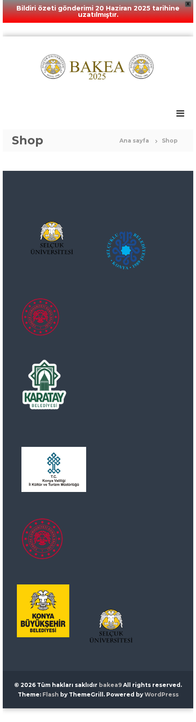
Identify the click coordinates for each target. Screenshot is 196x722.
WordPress (161, 694)
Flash (50, 694)
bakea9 (110, 684)
